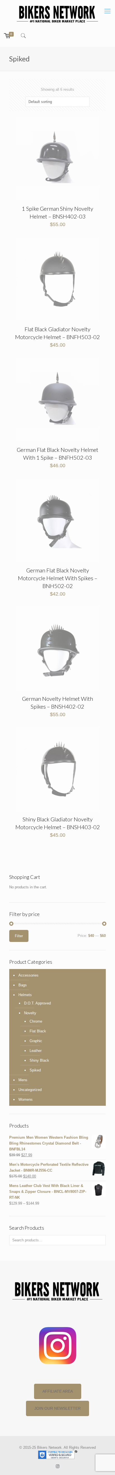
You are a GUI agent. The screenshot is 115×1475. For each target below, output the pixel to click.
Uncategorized (30, 1090)
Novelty (30, 1013)
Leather (36, 1051)
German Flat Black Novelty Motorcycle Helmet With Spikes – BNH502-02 (57, 578)
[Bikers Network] (57, 14)
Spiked (35, 1070)
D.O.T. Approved (37, 1003)
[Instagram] (58, 1466)
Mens (22, 1080)
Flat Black (38, 1031)
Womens (25, 1099)
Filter (19, 936)
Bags (22, 985)
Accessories (28, 975)
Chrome (36, 1021)
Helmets (25, 995)
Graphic (36, 1041)
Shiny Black (39, 1060)
